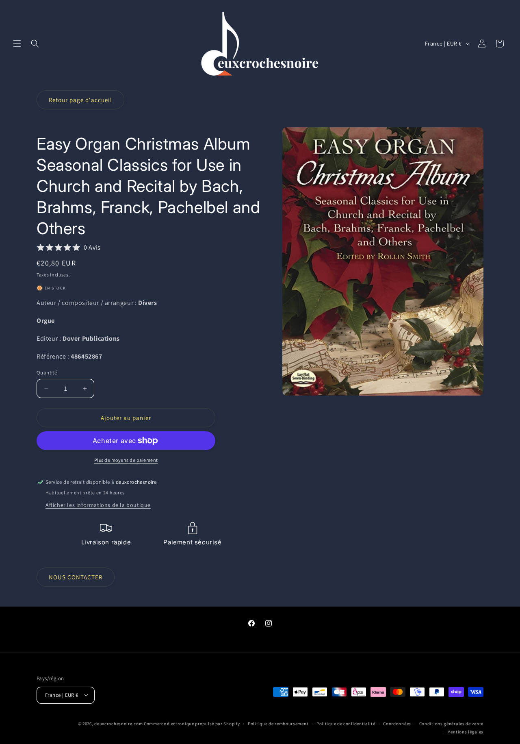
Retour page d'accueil (80, 100)
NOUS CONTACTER (75, 577)
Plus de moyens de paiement (126, 460)
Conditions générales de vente (451, 723)
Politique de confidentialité (345, 723)
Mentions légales (465, 731)
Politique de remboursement (278, 723)
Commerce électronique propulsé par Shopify (192, 723)
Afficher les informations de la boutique (98, 505)
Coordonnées (397, 723)
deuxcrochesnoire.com (118, 723)
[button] (17, 43)
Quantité (47, 372)
